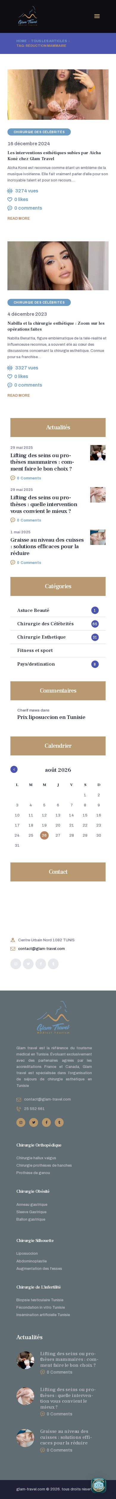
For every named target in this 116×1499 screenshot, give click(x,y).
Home (21, 41)
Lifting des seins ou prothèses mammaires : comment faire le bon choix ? (42, 462)
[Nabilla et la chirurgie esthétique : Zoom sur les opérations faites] (50, 266)
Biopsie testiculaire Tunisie (39, 1300)
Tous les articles (49, 41)
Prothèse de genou (33, 1173)
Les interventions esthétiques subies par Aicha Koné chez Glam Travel (54, 156)
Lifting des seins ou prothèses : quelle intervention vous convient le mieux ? (43, 504)
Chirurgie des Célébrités (39, 132)
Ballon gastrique (30, 1219)
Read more (18, 218)
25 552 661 (34, 1109)
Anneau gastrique (31, 1205)
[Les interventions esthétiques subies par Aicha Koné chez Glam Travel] (50, 94)
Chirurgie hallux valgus (36, 1158)
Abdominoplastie (31, 1261)
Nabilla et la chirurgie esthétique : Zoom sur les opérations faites (55, 326)
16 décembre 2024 (28, 143)
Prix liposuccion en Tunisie (51, 717)
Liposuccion (27, 1253)
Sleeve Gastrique (31, 1212)
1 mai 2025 (20, 532)
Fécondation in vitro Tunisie (40, 1307)
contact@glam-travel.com (41, 949)
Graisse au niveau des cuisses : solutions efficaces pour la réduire (47, 547)
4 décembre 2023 (27, 314)
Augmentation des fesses (39, 1269)
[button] (100, 1485)
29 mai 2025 (21, 448)
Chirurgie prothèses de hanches (44, 1165)
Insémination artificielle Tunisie (43, 1315)
